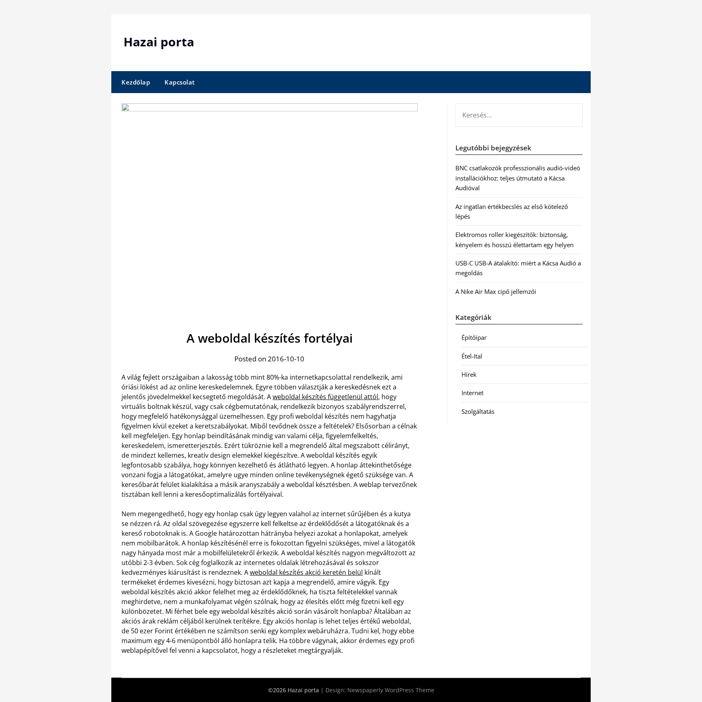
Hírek (469, 374)
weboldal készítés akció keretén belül (306, 572)
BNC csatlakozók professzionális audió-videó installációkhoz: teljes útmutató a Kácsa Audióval (517, 178)
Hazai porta (159, 41)
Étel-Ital (472, 356)
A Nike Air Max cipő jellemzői (495, 291)
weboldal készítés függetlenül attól (325, 396)
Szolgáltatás (478, 411)
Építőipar (474, 337)
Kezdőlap (135, 82)
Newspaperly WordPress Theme (390, 690)
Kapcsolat (180, 82)
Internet (472, 393)
